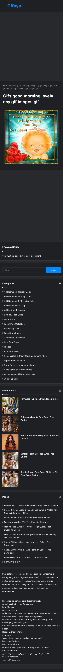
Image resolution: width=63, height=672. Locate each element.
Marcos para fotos (10, 644)
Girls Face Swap (11, 342)
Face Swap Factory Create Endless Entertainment (27, 517)
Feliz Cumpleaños (10, 656)
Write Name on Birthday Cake (18, 369)
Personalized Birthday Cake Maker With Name (25, 557)
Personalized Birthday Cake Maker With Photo (25, 356)
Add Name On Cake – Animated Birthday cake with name (31, 505)
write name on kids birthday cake (19, 374)
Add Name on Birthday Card (17, 296)
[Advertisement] (31, 46)
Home (8, 85)
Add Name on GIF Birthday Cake (19, 301)
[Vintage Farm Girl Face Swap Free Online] (10, 460)
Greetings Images (10, 610)
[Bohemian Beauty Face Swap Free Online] (10, 424)
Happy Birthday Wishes (12, 632)
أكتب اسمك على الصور (11, 660)
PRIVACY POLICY (12, 562)
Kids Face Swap (11, 351)
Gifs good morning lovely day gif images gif (32, 85)
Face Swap (9, 319)
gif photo (6, 635)
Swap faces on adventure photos (19, 365)
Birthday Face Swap (13, 315)
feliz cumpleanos (10, 650)
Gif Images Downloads (14, 337)
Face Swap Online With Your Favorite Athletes (25, 522)
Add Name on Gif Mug (14, 305)
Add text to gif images (14, 310)
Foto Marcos (8, 607)
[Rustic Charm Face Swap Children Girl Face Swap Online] (10, 479)
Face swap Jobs (11, 328)
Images (7, 347)
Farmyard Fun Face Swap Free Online (39, 399)
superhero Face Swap (14, 360)
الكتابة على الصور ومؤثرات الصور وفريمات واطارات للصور (25, 653)
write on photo (11, 379)
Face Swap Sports (12, 333)
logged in (19, 256)
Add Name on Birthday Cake (17, 292)
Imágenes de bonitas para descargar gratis (21, 601)
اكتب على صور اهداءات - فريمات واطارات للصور (22, 638)
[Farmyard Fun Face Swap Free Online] (10, 405)
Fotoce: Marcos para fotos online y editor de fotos (25, 647)
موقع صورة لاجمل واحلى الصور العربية (17, 604)
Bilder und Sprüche (11, 641)
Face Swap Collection (14, 324)
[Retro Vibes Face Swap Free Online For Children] (10, 442)
